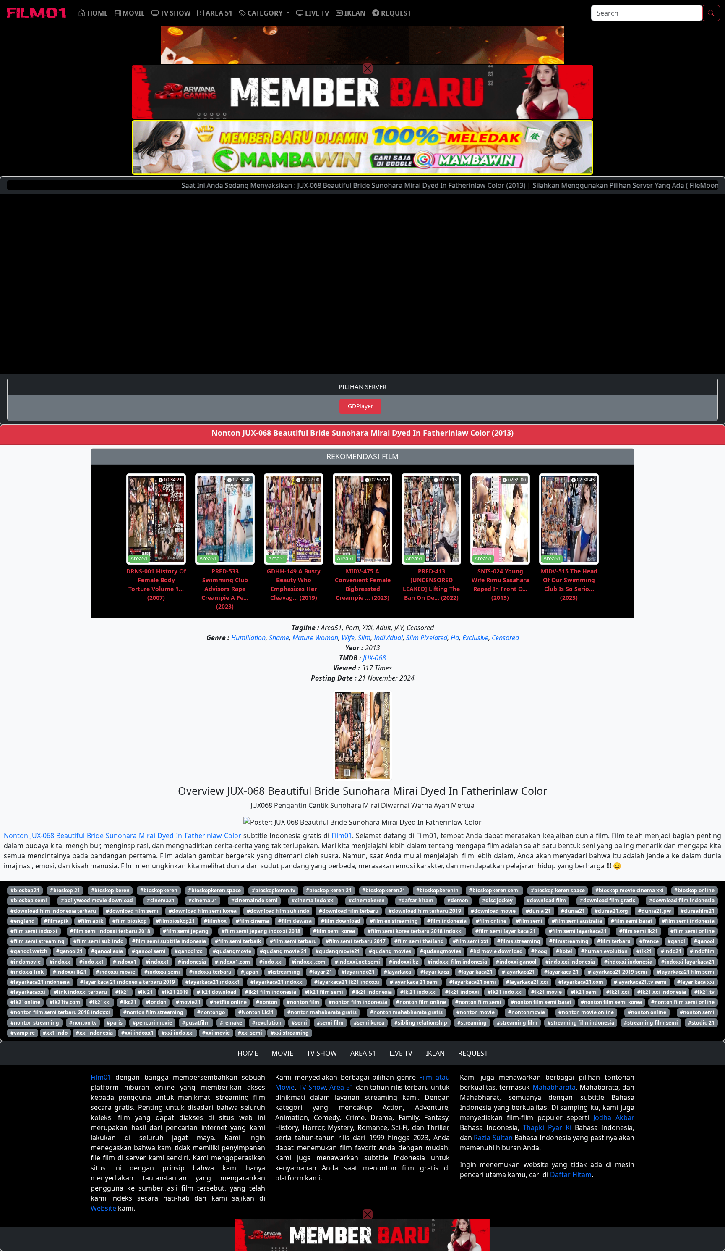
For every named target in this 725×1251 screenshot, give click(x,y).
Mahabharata (554, 1087)
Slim (364, 637)
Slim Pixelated (426, 637)
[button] (264, 13)
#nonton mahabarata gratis (322, 1012)
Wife (348, 637)
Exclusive (475, 637)
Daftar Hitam (571, 1174)
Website (103, 1208)
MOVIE (282, 1053)
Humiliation (248, 637)
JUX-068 (374, 657)
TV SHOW (322, 1053)
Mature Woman (315, 637)
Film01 (341, 835)
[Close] (367, 68)
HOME (247, 1053)
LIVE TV (400, 1053)
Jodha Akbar (613, 1117)
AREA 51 (363, 1053)
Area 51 (341, 1087)
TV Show (312, 1087)
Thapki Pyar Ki (547, 1127)
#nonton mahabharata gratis (406, 1012)
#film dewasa (295, 921)
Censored (505, 637)
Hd (455, 637)
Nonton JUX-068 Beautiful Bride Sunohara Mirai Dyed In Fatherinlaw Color (122, 835)
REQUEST (473, 1053)
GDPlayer (360, 406)
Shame (279, 637)
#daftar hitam (415, 900)
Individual (388, 637)
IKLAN (435, 1053)
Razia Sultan (493, 1137)
